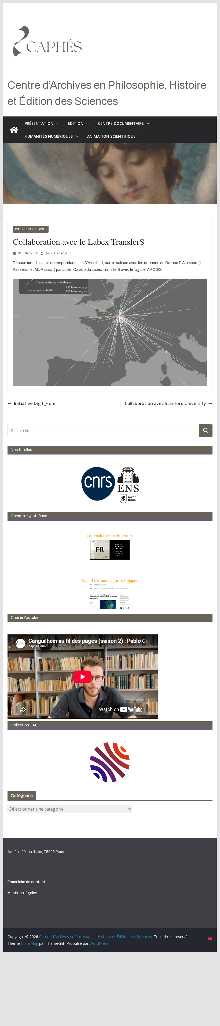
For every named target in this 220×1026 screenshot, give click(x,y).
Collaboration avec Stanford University (165, 403)
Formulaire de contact (26, 882)
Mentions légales (22, 893)
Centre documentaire (121, 123)
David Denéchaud (58, 253)
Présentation (39, 123)
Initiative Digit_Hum (34, 403)
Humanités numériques (49, 136)
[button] (56, 123)
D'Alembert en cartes (30, 229)
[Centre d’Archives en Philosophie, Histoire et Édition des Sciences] (14, 129)
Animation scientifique (111, 136)
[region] (110, 332)
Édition (75, 123)
